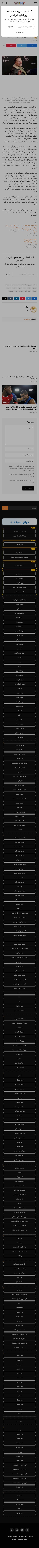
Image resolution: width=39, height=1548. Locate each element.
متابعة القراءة (20, 32)
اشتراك (10, 26)
